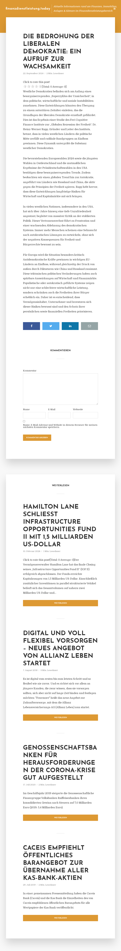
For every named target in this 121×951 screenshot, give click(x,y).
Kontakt (70, 8)
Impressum (85, 8)
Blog (49, 8)
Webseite (78, 409)
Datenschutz (102, 8)
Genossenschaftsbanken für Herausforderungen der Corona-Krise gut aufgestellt (60, 763)
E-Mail (51, 409)
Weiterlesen (60, 603)
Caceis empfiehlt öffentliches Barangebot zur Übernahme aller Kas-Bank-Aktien (56, 863)
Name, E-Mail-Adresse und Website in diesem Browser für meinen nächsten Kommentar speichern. (60, 426)
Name (26, 409)
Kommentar (29, 371)
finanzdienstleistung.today (28, 8)
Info (58, 8)
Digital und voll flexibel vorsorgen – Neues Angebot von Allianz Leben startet (60, 648)
